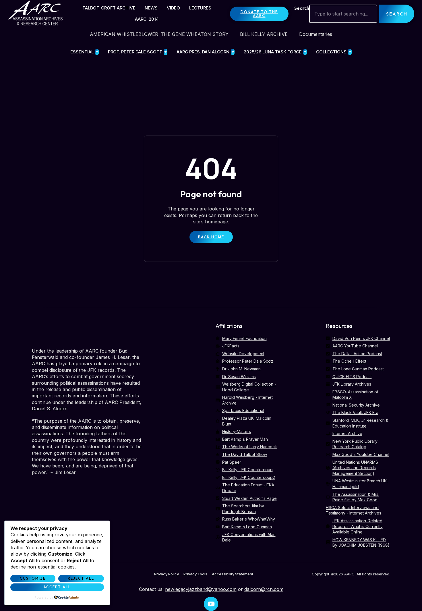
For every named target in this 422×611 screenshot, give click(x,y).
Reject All (81, 578)
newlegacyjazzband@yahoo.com (201, 589)
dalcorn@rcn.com (263, 589)
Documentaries (315, 34)
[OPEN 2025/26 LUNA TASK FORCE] (305, 52)
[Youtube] (211, 604)
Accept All (57, 587)
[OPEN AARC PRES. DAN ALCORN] (233, 52)
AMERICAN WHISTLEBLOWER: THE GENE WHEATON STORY (159, 34)
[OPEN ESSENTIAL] (97, 52)
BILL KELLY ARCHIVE (264, 34)
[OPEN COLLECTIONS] (350, 52)
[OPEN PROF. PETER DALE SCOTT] (165, 52)
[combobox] (343, 14)
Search (301, 8)
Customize (33, 578)
